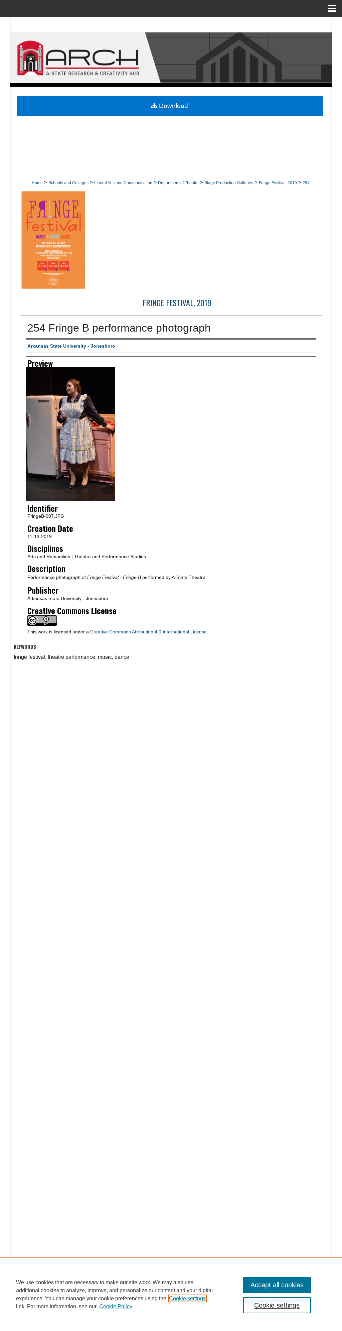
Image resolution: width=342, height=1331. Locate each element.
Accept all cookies (277, 1285)
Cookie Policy (115, 1306)
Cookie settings (187, 1298)
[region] (171, 1294)
